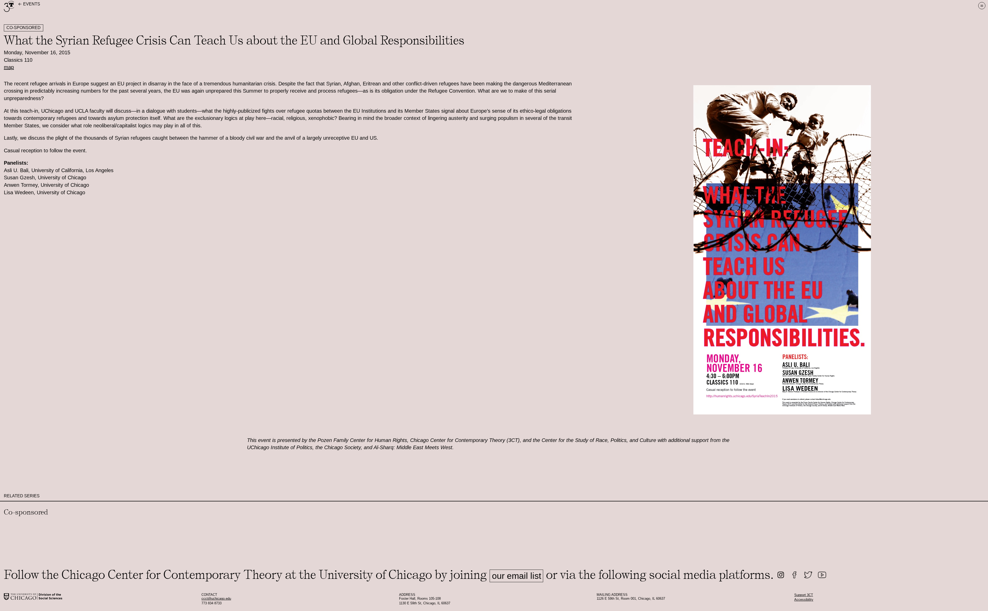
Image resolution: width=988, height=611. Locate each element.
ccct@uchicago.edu (216, 598)
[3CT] (9, 11)
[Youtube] (822, 575)
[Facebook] (794, 575)
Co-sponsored (23, 27)
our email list (516, 576)
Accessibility (803, 599)
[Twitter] (808, 575)
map (9, 67)
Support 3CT (803, 595)
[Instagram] (781, 575)
